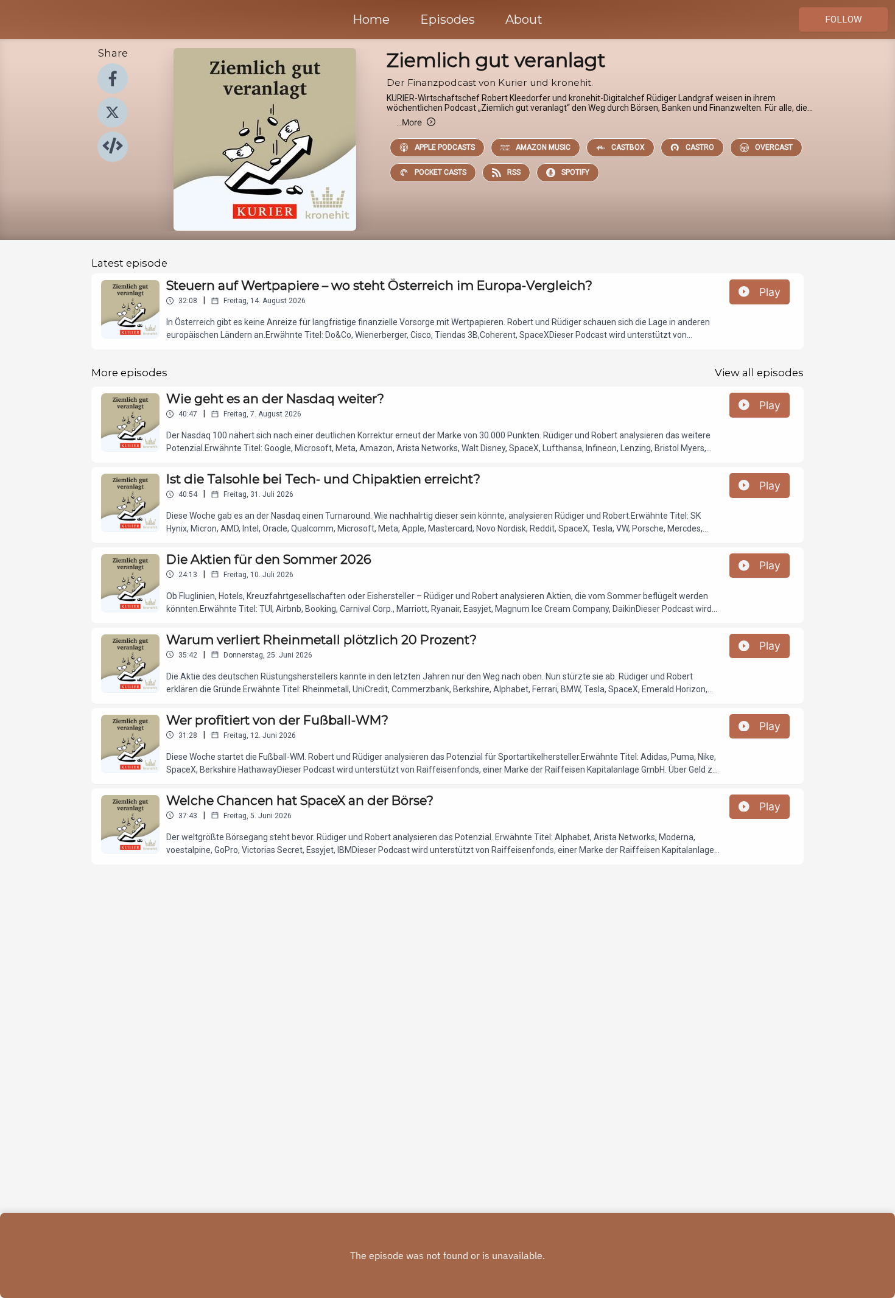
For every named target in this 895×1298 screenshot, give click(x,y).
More (409, 122)
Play (770, 292)
